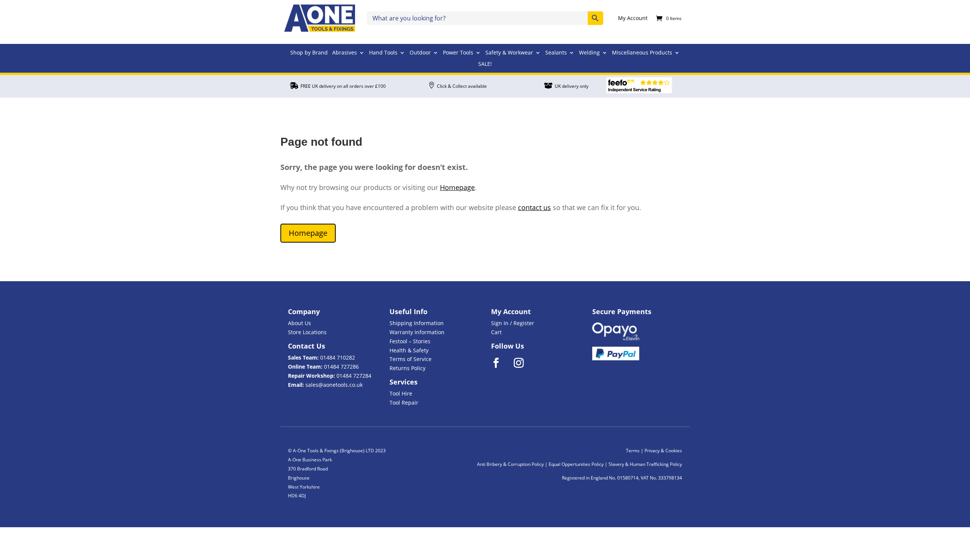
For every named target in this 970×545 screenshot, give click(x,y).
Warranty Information (417, 332)
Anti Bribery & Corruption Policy (510, 464)
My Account (633, 19)
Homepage (457, 187)
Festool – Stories (410, 341)
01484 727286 (341, 366)
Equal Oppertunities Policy (576, 464)
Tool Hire (401, 393)
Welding (589, 53)
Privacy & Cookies (663, 450)
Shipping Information (417, 323)
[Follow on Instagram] (524, 363)
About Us (299, 323)
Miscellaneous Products (642, 53)
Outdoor (420, 53)
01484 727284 (353, 375)
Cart (496, 332)
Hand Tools (383, 53)
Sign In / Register (512, 323)
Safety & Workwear (509, 53)
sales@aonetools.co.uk (334, 384)
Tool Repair (404, 402)
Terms (633, 450)
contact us (534, 207)
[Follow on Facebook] (501, 363)
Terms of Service (411, 359)
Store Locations (307, 332)
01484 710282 (337, 357)
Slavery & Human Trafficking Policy (645, 464)
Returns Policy (408, 368)
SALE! (485, 64)
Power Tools (458, 53)
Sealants (556, 53)
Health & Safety (409, 350)
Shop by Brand (309, 53)
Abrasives (344, 53)
